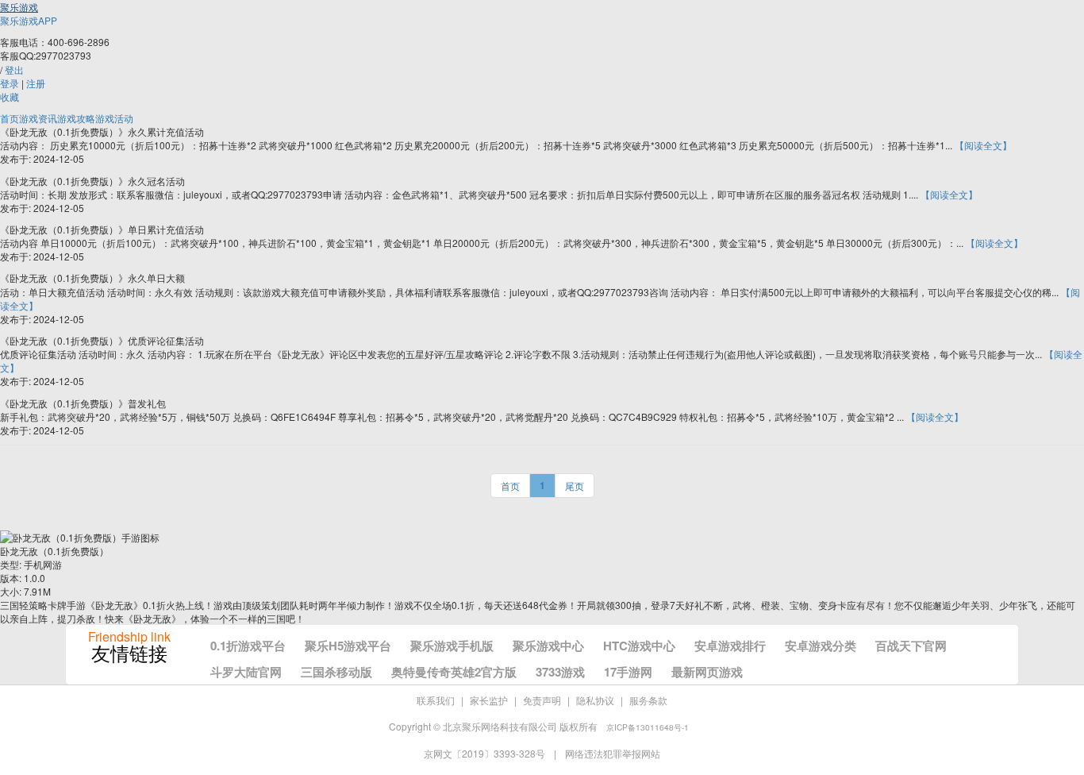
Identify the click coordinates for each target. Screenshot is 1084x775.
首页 (9, 118)
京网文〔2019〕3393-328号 (486, 753)
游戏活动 (114, 118)
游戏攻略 (76, 118)
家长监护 (489, 700)
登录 (9, 83)
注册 (35, 83)
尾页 (574, 485)
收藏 (9, 96)
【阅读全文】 (983, 145)
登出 (14, 69)
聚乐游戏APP (28, 20)
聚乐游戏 (19, 6)
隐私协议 (595, 700)
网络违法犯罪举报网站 (612, 753)
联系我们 (436, 700)
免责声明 (542, 700)
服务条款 (648, 700)
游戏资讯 (38, 118)
